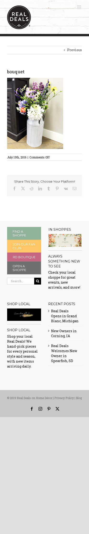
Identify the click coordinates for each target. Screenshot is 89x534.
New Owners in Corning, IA (64, 333)
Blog (79, 398)
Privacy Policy (64, 398)
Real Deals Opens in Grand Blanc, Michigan (65, 316)
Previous (74, 50)
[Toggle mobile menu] (79, 7)
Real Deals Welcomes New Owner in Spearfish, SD (64, 353)
